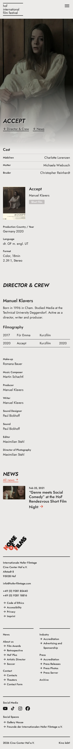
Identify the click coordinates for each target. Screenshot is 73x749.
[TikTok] (12, 708)
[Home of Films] (15, 543)
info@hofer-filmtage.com (17, 583)
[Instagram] (20, 708)
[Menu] (67, 6)
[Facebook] (27, 708)
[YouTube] (5, 708)
